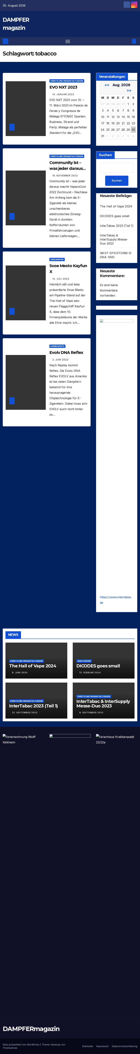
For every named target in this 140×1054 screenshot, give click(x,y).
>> (129, 90)
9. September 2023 (91, 712)
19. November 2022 (65, 175)
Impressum (102, 1046)
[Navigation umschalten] (67, 41)
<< (106, 85)
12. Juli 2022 (60, 278)
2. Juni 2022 (60, 359)
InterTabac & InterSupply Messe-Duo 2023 (114, 239)
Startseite (87, 1046)
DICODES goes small (114, 216)
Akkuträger (84, 661)
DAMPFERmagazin (31, 1029)
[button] (128, 41)
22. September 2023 (24, 712)
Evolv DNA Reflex (66, 352)
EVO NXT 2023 (63, 87)
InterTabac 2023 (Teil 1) (116, 226)
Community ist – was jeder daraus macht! (66, 168)
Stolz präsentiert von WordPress (21, 1044)
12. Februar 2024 (90, 672)
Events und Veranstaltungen (66, 81)
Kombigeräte (57, 346)
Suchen (105, 155)
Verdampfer (57, 259)
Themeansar (10, 1047)
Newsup (55, 1044)
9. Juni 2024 (20, 672)
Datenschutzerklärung (124, 1046)
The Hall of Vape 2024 (116, 206)
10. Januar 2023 (63, 94)
